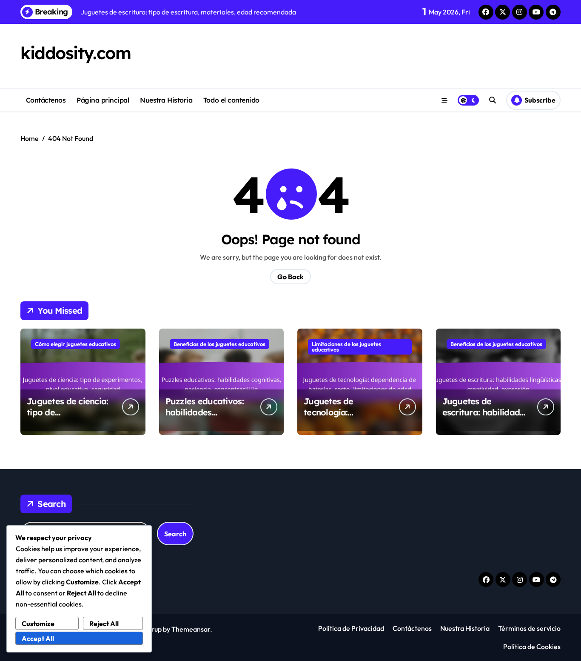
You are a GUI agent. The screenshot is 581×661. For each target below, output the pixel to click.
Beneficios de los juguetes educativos (219, 344)
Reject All (104, 623)
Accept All (38, 638)
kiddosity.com (75, 52)
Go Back (290, 276)
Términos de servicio (529, 628)
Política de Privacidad (351, 628)
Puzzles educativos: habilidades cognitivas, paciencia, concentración (208, 418)
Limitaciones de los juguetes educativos (346, 347)
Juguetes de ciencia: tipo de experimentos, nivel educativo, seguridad (69, 418)
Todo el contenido (231, 100)
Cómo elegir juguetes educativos (75, 344)
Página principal (103, 100)
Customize (38, 623)
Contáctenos (46, 100)
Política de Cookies (532, 646)
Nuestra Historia (166, 100)
